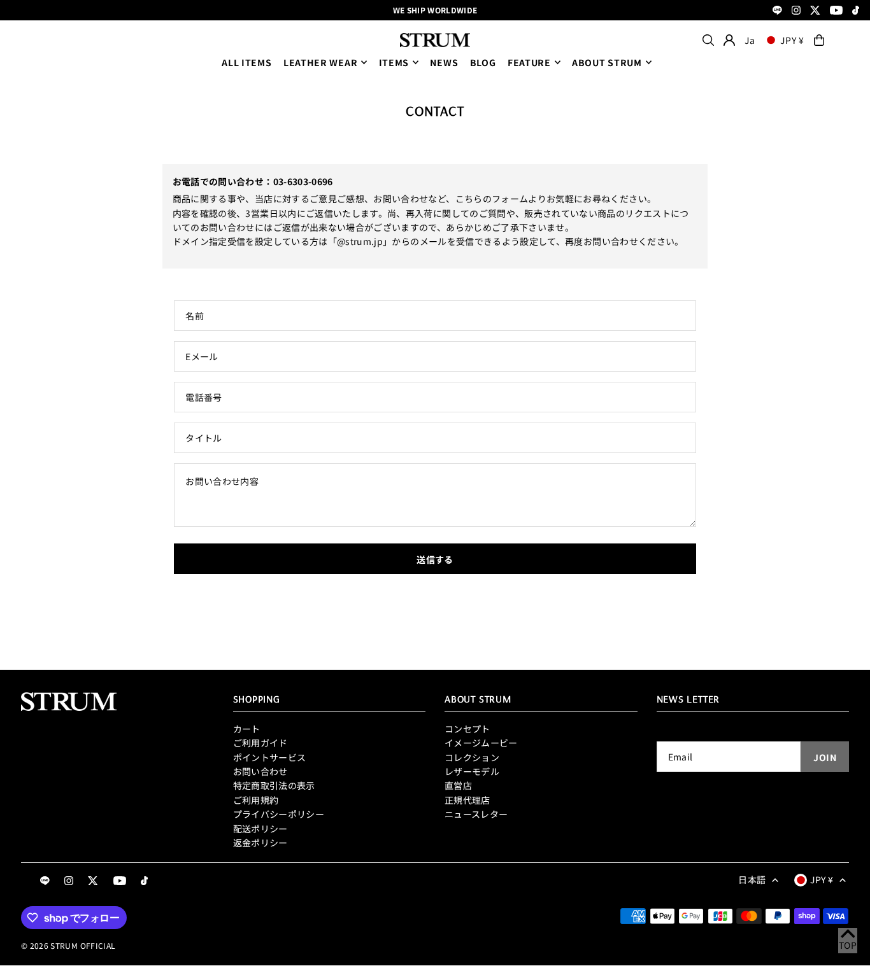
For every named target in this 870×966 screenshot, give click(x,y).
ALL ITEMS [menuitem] (246, 62)
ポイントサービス (269, 757)
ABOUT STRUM (607, 62)
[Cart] (819, 40)
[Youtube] (836, 11)
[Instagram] (796, 11)
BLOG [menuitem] (483, 62)
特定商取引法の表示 (274, 785)
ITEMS (394, 62)
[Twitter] (815, 11)
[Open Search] (708, 40)
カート (246, 728)
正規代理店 (467, 800)
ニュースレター (476, 814)
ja (750, 40)
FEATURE (529, 62)
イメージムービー (481, 742)
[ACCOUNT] (729, 40)
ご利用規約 (256, 800)
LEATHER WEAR (320, 62)
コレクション (472, 757)
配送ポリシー (260, 828)
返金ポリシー (260, 842)
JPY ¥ (792, 40)
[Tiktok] (855, 11)
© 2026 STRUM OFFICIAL (68, 945)
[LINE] (777, 11)
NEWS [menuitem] (444, 62)
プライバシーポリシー (279, 814)
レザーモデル (472, 771)
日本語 (752, 879)
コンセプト (467, 728)
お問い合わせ (260, 771)
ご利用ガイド (260, 742)
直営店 (458, 785)
